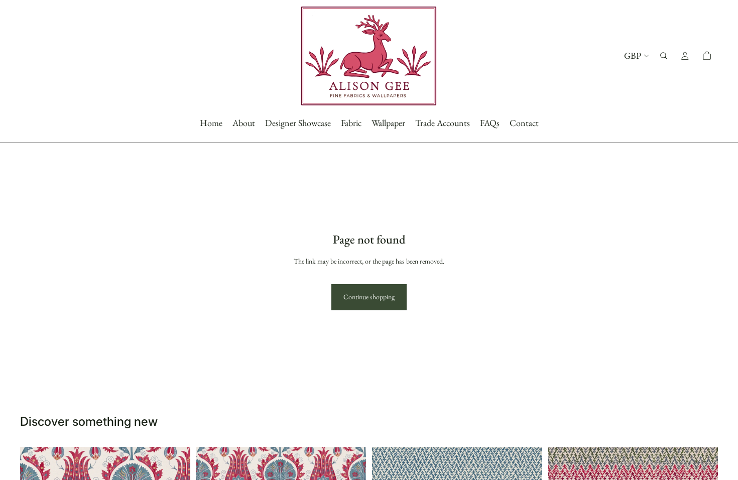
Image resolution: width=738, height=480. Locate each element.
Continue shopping (369, 296)
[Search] (664, 56)
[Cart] (707, 56)
